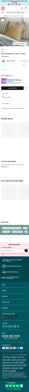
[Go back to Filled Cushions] (2, 20)
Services (4, 290)
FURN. (2, 51)
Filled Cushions (6, 16)
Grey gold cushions (17, 231)
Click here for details (23, 354)
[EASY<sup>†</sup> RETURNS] (26, 103)
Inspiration (5, 296)
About (3, 284)
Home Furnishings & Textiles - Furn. (12, 228)
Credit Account (6, 302)
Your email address (6, 247)
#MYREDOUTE (5, 308)
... (1, 16)
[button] (26, 8)
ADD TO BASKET (12, 88)
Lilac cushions (6, 231)
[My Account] (22, 8)
